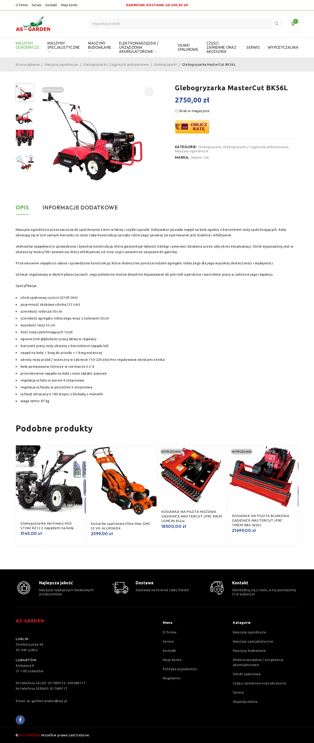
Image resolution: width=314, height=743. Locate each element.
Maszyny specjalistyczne (253, 641)
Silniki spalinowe (247, 674)
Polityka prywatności (180, 669)
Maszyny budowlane (249, 651)
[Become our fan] (20, 719)
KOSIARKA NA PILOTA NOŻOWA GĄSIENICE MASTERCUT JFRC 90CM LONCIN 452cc (191, 516)
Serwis (37, 5)
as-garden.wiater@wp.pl (47, 701)
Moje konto (69, 5)
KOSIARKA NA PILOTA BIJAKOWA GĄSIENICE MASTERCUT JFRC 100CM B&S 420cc (260, 520)
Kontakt (51, 5)
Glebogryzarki (165, 64)
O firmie (170, 632)
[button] (149, 91)
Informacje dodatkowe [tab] (80, 207)
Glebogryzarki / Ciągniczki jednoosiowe (115, 64)
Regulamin (172, 678)
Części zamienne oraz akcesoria (259, 683)
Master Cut (200, 157)
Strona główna (28, 64)
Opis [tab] (22, 207)
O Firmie (22, 5)
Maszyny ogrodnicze (61, 64)
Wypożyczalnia (245, 701)
